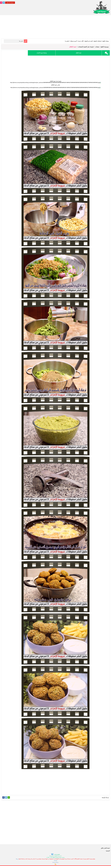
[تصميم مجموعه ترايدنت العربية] (55, 854)
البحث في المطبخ (89, 41)
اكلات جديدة (81, 41)
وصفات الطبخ (106, 41)
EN (1, 2)
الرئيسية (108, 850)
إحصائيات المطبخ (97, 41)
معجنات (97, 47)
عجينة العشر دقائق (105, 848)
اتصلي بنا (67, 41)
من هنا (17, 858)
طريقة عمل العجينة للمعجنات (86, 47)
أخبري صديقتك (73, 41)
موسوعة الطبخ (105, 47)
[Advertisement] (55, 27)
